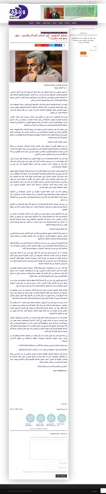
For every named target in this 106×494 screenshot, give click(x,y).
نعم (95, 46)
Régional (65, 32)
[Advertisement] (38, 390)
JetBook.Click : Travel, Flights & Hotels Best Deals (83, 28)
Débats (66, 30)
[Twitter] (90, 1)
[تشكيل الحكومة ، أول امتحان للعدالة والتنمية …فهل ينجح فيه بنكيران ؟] (38, 66)
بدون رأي (93, 50)
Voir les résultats (83, 56)
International (49, 32)
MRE (55, 32)
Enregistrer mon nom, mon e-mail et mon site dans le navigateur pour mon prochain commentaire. (44, 471)
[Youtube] (92, 1)
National (59, 32)
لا (95, 48)
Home (62, 30)
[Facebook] (87, 1)
